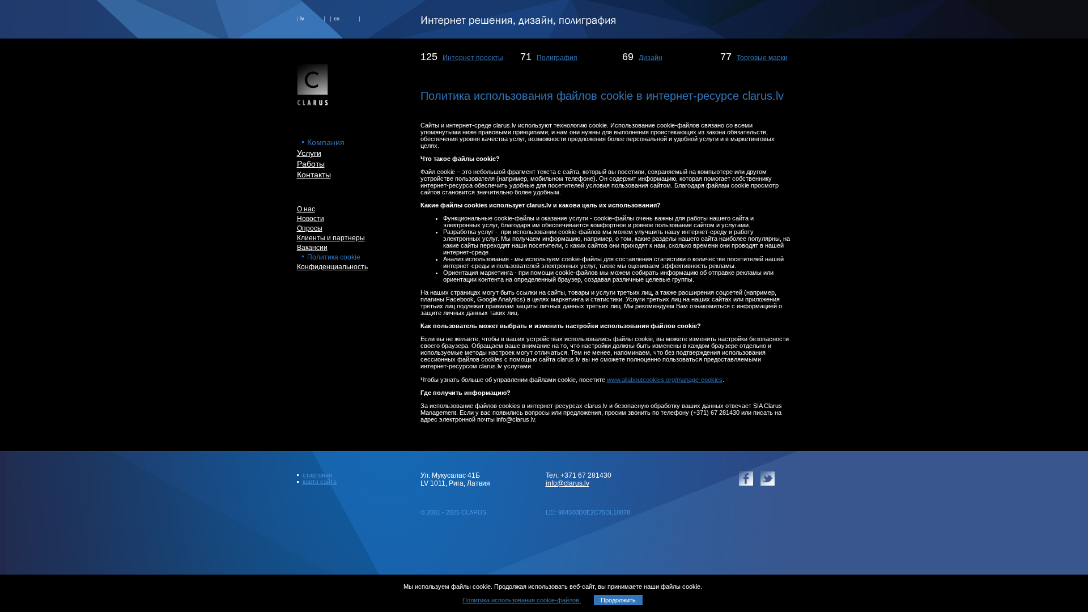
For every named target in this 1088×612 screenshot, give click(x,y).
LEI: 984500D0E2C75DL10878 (588, 512)
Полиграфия (557, 58)
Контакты (314, 174)
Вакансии (312, 248)
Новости (310, 219)
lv (302, 19)
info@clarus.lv (567, 483)
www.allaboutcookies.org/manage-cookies (664, 379)
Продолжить (618, 600)
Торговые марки (762, 58)
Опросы (309, 228)
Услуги (309, 153)
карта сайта (320, 481)
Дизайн (650, 58)
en (336, 19)
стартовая (317, 474)
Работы (311, 163)
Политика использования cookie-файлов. (521, 600)
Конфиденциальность (332, 267)
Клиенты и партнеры (331, 238)
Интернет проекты (473, 58)
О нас (306, 209)
